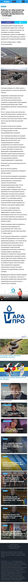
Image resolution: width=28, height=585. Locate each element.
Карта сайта (3, 559)
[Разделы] (26, 0)
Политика (3, 6)
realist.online (23, 570)
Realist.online (10, 561)
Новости (5, 385)
